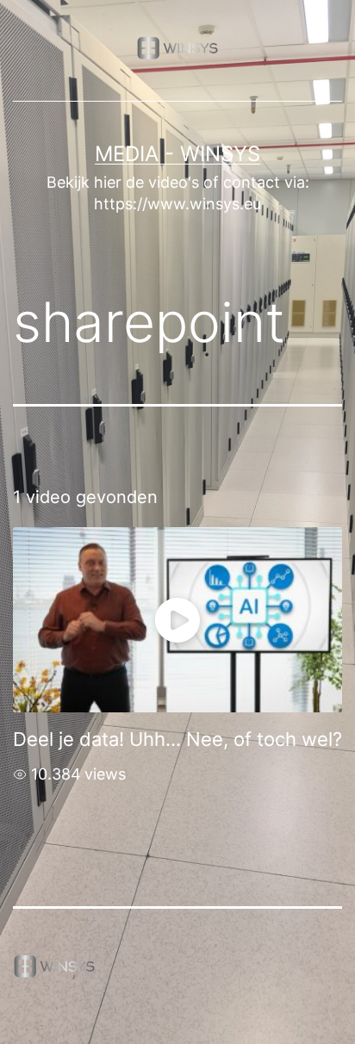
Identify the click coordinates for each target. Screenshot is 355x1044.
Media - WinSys (177, 153)
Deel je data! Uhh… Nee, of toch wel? (177, 739)
